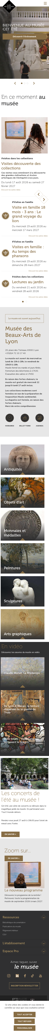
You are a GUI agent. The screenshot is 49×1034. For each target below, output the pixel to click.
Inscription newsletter (24, 985)
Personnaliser (24, 1028)
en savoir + (13, 858)
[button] (15, 83)
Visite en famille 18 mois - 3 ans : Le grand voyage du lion (28, 214)
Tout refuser (24, 1021)
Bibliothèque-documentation (14, 922)
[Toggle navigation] (45, 3)
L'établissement (14, 943)
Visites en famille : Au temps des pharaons (28, 251)
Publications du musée (12, 926)
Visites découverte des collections (21, 165)
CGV (4, 934)
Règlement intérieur (10, 930)
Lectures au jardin (28, 282)
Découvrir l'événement (24, 36)
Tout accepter (24, 1015)
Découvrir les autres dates (10, 190)
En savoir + (10, 834)
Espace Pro (11, 951)
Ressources (11, 917)
